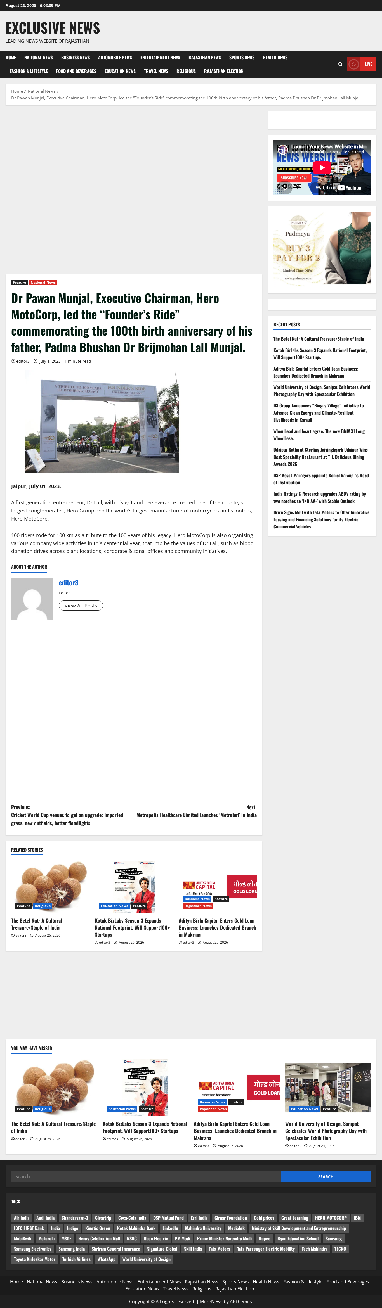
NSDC (132, 1238)
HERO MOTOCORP (331, 1217)
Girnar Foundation (230, 1217)
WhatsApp (106, 1259)
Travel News (156, 71)
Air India (21, 1217)
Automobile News (115, 57)
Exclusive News (53, 27)
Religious (186, 71)
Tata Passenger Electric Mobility (266, 1248)
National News (38, 57)
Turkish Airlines (76, 1259)
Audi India (45, 1217)
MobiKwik (22, 1238)
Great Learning (294, 1217)
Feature (19, 282)
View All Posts (81, 605)
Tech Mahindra (314, 1248)
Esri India (199, 1217)
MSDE (66, 1238)
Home (11, 57)
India (55, 1228)
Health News (275, 57)
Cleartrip (103, 1217)
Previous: (67, 815)
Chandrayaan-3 (75, 1217)
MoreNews (211, 1301)
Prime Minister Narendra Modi (224, 1238)
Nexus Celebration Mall (99, 1238)
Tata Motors (219, 1248)
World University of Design (146, 1259)
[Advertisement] (134, 152)
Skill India (193, 1248)
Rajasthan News (204, 57)
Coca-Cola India (132, 1217)
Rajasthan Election (224, 71)
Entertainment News (160, 57)
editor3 (23, 361)
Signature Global (162, 1248)
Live (368, 64)
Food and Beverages (76, 71)
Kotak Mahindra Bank (136, 1228)
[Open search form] (340, 64)
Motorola (46, 1238)
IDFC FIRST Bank (29, 1228)
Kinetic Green (97, 1228)
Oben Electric (156, 1238)
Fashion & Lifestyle (29, 71)
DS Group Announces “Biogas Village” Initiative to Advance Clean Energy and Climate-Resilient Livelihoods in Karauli (318, 412)
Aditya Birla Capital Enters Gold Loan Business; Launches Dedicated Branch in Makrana (217, 927)
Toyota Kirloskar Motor (34, 1259)
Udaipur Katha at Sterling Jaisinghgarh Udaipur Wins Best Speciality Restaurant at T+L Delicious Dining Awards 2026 (320, 456)
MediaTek (236, 1228)
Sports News (241, 57)
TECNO (340, 1248)
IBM (357, 1217)
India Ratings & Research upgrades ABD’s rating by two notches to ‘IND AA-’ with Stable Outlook (319, 497)
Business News (75, 57)
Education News (120, 71)
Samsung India (71, 1248)
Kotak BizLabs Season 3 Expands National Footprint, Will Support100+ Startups (132, 927)
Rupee (264, 1238)
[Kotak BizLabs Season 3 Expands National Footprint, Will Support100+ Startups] (134, 887)
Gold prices (264, 1217)
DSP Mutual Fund (168, 1217)
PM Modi (182, 1238)
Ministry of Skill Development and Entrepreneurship (299, 1228)
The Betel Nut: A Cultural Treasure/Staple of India (36, 924)
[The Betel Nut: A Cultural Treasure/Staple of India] (50, 887)
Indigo (72, 1228)
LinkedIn (170, 1228)
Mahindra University (203, 1228)
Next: (196, 811)
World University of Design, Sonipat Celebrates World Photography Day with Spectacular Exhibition (321, 391)
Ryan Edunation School (298, 1238)
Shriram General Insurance (116, 1248)
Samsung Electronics (32, 1248)
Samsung (334, 1238)
